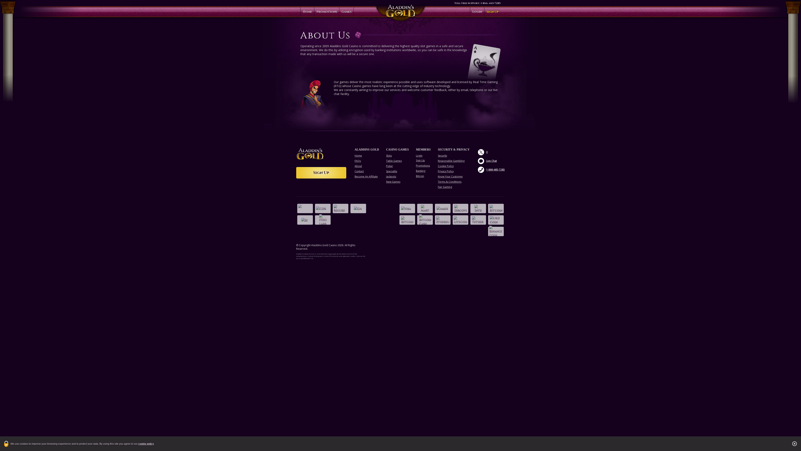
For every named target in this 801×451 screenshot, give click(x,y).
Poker (389, 166)
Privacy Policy (446, 171)
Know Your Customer (450, 176)
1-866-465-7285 (491, 3)
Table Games (394, 161)
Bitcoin (420, 176)
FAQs (358, 161)
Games (346, 12)
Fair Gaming (445, 187)
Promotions (326, 12)
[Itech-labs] (323, 220)
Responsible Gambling (451, 161)
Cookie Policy (446, 166)
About (358, 166)
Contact (359, 171)
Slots (389, 155)
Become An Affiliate (366, 176)
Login (477, 12)
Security (442, 155)
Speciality (391, 171)
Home (307, 12)
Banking (420, 171)
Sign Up (492, 12)
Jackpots (391, 176)
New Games (393, 182)
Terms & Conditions (449, 182)
